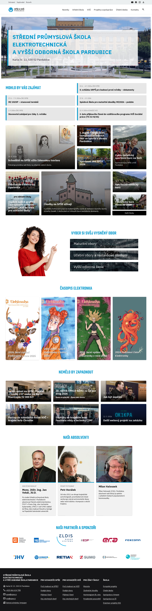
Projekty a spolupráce (103, 9)
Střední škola (78, 9)
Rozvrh (28, 2)
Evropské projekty (110, 586)
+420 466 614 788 (13, 590)
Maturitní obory (85, 243)
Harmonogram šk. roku (92, 595)
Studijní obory (46, 590)
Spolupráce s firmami (111, 595)
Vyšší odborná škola (89, 267)
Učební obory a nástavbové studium (100, 255)
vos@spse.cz (11, 599)
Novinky (65, 9)
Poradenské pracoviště (92, 599)
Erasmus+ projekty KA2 (112, 603)
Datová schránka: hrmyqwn (16, 603)
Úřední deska (121, 9)
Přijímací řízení (46, 595)
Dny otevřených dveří (48, 599)
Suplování (20, 2)
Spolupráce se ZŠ (109, 599)
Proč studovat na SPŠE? (49, 586)
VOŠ (89, 9)
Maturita (86, 586)
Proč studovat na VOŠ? (71, 586)
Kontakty (135, 9)
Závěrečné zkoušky (90, 590)
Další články (129, 213)
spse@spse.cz (11, 594)
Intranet (11, 2)
